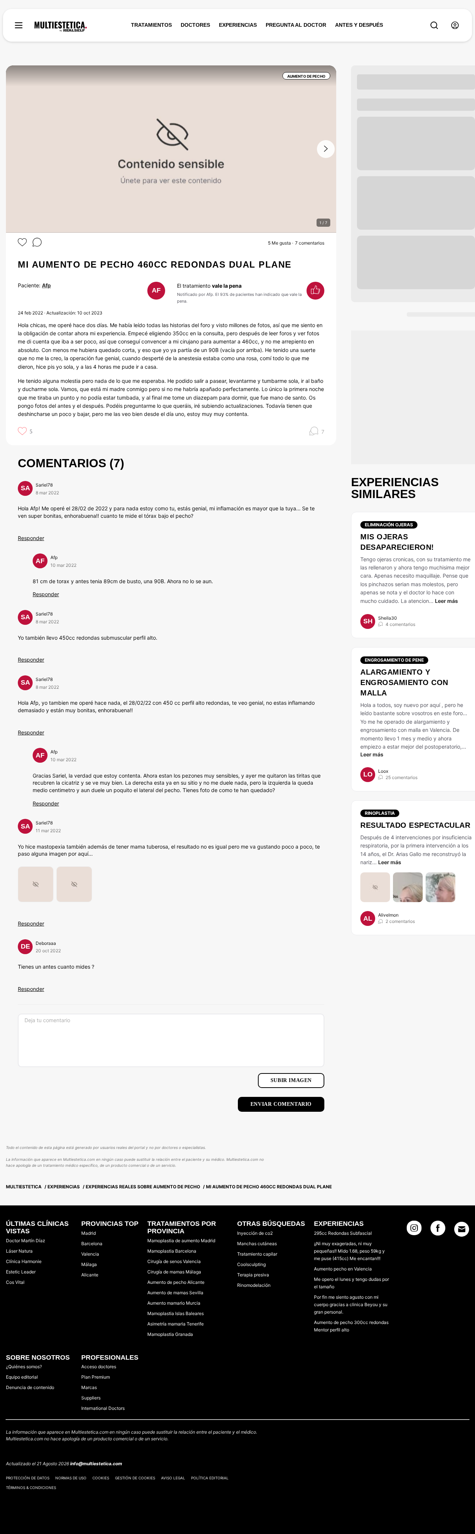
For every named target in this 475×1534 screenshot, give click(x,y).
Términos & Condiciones (31, 1487)
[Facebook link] (437, 1230)
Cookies (100, 1478)
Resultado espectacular (415, 825)
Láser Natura (19, 1251)
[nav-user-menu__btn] (455, 25)
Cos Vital (15, 1282)
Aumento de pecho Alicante (175, 1282)
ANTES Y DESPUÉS (359, 25)
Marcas (89, 1387)
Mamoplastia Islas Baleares (175, 1313)
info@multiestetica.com (96, 1463)
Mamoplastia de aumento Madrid (181, 1240)
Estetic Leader (21, 1272)
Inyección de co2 (255, 1233)
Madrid (88, 1233)
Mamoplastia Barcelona (171, 1251)
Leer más (446, 601)
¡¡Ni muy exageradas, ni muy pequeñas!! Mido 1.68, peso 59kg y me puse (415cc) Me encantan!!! (349, 1251)
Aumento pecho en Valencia (343, 1269)
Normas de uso (70, 1478)
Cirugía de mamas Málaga (174, 1272)
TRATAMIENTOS (151, 25)
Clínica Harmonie (24, 1261)
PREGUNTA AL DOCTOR (296, 25)
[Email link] (461, 1229)
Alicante (89, 1275)
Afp (46, 285)
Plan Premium (95, 1377)
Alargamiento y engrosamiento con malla (404, 682)
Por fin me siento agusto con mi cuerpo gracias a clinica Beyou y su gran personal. (350, 1304)
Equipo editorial (22, 1377)
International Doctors (103, 1408)
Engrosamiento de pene (394, 660)
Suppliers (91, 1398)
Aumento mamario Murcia (173, 1303)
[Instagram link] (414, 1230)
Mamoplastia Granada (170, 1334)
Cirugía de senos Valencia (174, 1261)
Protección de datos (27, 1478)
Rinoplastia (380, 813)
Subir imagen (291, 1080)
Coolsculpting (251, 1264)
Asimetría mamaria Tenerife (175, 1324)
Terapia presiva (253, 1275)
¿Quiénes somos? (24, 1366)
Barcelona (91, 1243)
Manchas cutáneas (257, 1243)
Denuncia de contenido (30, 1387)
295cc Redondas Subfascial (343, 1233)
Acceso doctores (98, 1366)
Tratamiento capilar (257, 1254)
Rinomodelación (254, 1285)
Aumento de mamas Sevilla (175, 1292)
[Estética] (61, 27)
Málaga (89, 1264)
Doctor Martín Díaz (25, 1240)
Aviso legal (173, 1478)
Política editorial (210, 1478)
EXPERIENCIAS (238, 25)
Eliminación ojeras (389, 524)
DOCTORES (195, 25)
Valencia (90, 1254)
